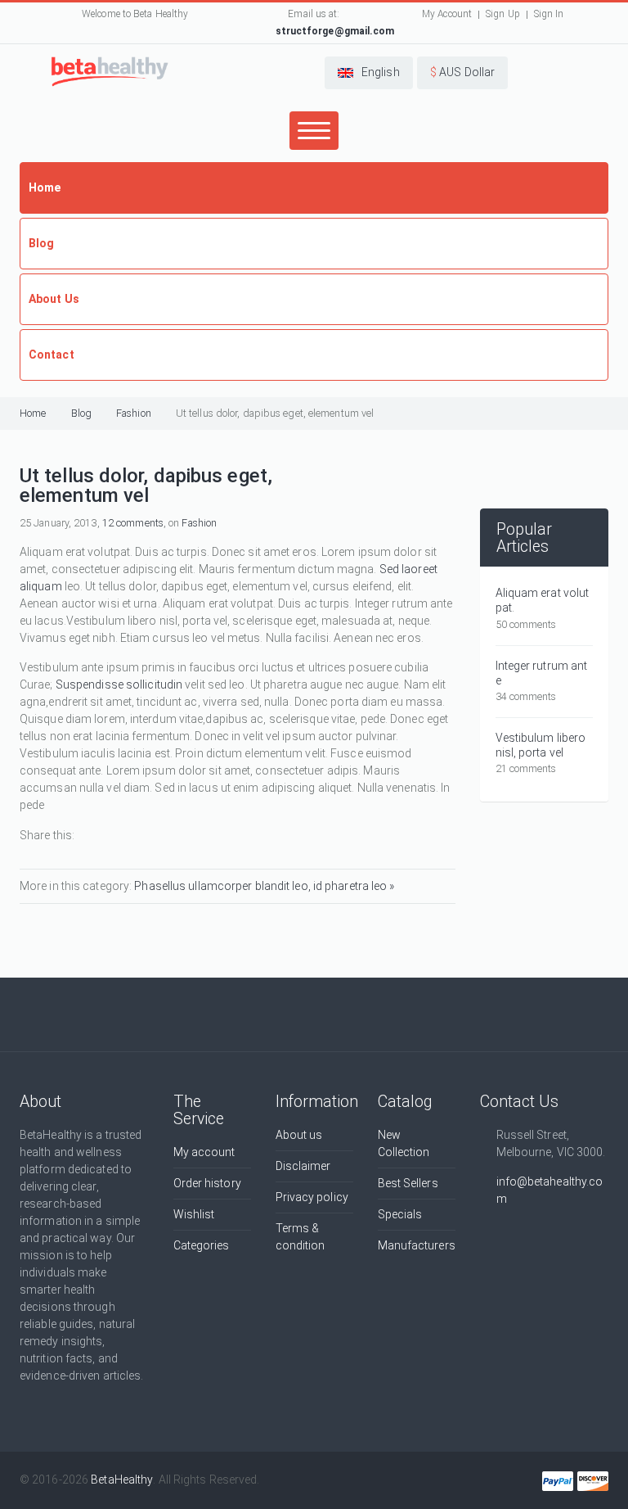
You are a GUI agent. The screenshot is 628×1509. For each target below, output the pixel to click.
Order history (207, 1183)
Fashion (133, 413)
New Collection (404, 1143)
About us (299, 1134)
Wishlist (194, 1214)
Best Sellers (408, 1183)
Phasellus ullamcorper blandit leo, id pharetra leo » (264, 885)
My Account (447, 14)
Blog (81, 413)
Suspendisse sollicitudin (119, 684)
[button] (369, 72)
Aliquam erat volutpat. (543, 600)
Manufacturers (416, 1245)
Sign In (549, 14)
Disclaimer (303, 1165)
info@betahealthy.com (549, 1190)
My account (204, 1152)
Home (33, 413)
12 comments (133, 523)
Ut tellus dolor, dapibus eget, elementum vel (275, 413)
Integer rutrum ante (542, 673)
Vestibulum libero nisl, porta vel (541, 745)
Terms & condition (300, 1237)
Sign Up (503, 14)
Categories (201, 1245)
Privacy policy (312, 1197)
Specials (400, 1214)
